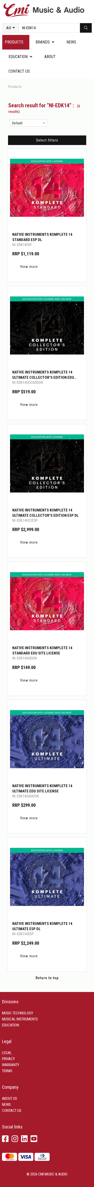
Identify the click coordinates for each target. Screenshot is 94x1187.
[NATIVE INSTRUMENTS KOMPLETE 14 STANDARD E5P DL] (47, 188)
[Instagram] (15, 1139)
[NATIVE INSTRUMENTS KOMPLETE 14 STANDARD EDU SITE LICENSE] (47, 601)
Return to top (47, 978)
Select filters (47, 140)
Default (17, 123)
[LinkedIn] (24, 1139)
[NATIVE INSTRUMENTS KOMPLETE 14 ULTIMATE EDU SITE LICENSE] (47, 739)
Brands (43, 42)
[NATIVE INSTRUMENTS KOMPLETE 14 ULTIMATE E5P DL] (47, 877)
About (50, 56)
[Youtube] (34, 1139)
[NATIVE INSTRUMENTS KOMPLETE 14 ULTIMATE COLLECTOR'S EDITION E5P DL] (47, 463)
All (8, 28)
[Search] (86, 28)
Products (14, 42)
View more (29, 266)
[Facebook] (5, 1139)
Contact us (19, 71)
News (71, 42)
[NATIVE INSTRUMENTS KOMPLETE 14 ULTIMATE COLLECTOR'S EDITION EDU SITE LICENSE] (47, 325)
